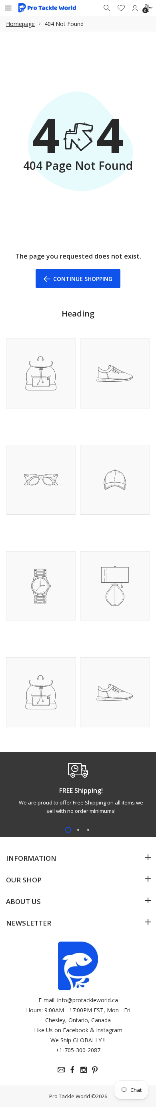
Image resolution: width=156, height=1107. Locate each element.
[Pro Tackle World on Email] (61, 1069)
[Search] (107, 8)
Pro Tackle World (69, 1096)
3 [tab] (88, 830)
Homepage (20, 24)
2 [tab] (78, 830)
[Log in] (135, 8)
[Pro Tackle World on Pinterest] (94, 1069)
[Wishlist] (121, 8)
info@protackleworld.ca (87, 1000)
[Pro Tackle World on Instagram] (83, 1069)
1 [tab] (68, 830)
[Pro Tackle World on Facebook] (72, 1069)
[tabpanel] (78, 790)
